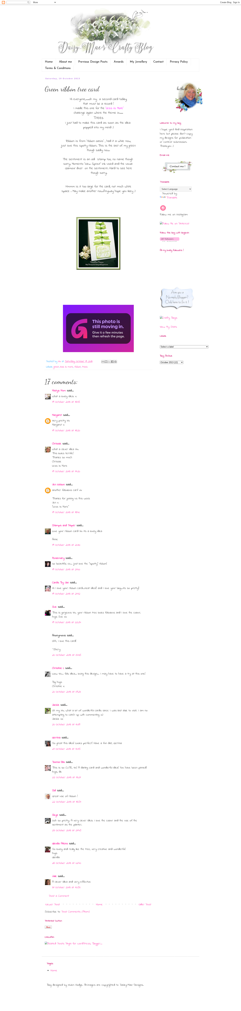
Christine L (58, 668)
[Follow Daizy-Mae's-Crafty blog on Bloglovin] (169, 241)
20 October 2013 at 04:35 (66, 655)
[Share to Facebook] (112, 361)
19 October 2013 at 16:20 (66, 430)
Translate (171, 198)
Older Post (145, 904)
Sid (54, 790)
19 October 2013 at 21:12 (66, 594)
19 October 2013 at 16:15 (66, 402)
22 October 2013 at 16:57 (66, 802)
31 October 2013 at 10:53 (66, 887)
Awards (119, 61)
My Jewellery (138, 61)
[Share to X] (109, 361)
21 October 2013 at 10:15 (66, 749)
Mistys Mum (59, 391)
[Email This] (103, 361)
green (56, 367)
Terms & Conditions (58, 68)
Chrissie (56, 444)
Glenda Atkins (60, 844)
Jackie (55, 705)
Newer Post (53, 904)
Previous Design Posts (93, 61)
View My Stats (168, 327)
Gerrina (56, 738)
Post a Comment (59, 896)
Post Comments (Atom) (75, 912)
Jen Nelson (58, 485)
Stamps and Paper (63, 525)
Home (49, 61)
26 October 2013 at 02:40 (66, 863)
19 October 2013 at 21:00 (66, 569)
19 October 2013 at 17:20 (66, 471)
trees (85, 367)
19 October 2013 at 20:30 (66, 545)
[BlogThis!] (106, 361)
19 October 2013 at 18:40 (66, 512)
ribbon (77, 367)
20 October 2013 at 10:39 (66, 724)
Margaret (57, 415)
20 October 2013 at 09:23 (66, 692)
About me (65, 61)
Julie (54, 876)
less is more (66, 367)
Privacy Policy (179, 61)
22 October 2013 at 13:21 (66, 777)
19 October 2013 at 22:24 (66, 622)
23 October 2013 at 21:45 (66, 830)
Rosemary (58, 558)
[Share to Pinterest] (115, 361)
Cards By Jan (60, 583)
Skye (55, 815)
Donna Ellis (58, 762)
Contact (158, 61)
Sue (54, 607)
